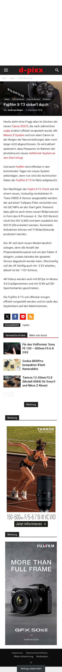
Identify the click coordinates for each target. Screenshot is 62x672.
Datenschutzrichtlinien (37, 652)
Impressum (17, 652)
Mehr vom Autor (38, 335)
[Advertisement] (31, 33)
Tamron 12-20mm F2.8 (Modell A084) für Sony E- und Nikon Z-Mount (39, 381)
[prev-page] (5, 394)
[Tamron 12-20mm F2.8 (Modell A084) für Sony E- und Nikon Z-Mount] (12, 381)
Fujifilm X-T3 (24, 180)
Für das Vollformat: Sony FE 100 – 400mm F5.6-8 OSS (38, 348)
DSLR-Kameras (25, 78)
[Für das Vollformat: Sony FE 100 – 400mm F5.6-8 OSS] (12, 348)
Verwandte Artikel (15, 335)
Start (4, 78)
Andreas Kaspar (15, 110)
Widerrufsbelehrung (23, 656)
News (12, 78)
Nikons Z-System (13, 135)
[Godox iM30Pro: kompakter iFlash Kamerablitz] (12, 365)
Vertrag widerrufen (31, 668)
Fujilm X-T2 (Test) (38, 189)
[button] (5, 70)
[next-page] (11, 394)
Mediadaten (42, 656)
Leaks (7, 130)
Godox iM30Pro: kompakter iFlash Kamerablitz (33, 365)
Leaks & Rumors (33, 99)
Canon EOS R (20, 126)
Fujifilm (20, 166)
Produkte (46, 99)
